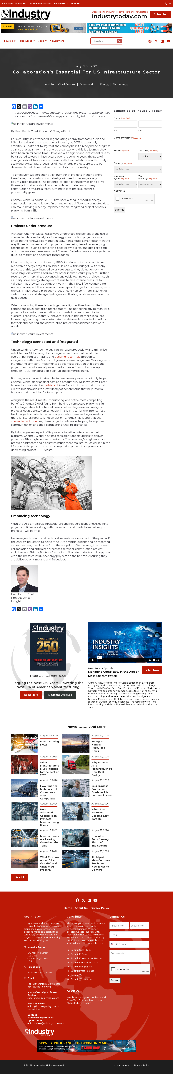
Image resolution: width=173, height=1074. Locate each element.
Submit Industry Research (85, 962)
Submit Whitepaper (81, 979)
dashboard (51, 385)
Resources (26, 41)
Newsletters (61, 3)
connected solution (24, 421)
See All (19, 877)
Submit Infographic (81, 966)
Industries (9, 41)
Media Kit (20, 3)
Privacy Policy (99, 908)
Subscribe (7, 3)
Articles (49, 84)
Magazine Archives (60, 694)
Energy (104, 84)
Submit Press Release (82, 971)
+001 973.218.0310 (43, 972)
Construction (88, 84)
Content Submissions (40, 3)
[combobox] (114, 944)
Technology (120, 84)
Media (41, 41)
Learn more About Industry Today (84, 1001)
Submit (119, 209)
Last (140, 130)
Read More (31, 694)
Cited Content (67, 84)
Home (68, 908)
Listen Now (152, 670)
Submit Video (78, 975)
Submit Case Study (81, 950)
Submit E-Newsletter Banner (86, 958)
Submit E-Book (79, 954)
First (116, 130)
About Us (75, 3)
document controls (67, 356)
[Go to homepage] (26, 14)
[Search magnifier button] (119, 41)
